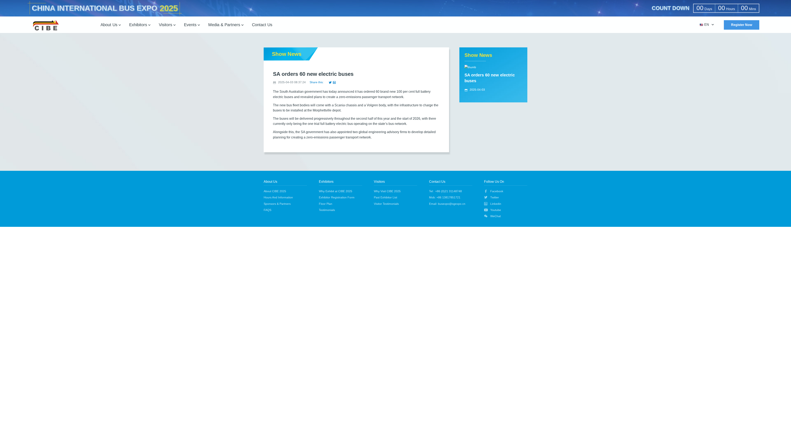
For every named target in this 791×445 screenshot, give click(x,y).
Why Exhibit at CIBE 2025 (335, 191)
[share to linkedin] (334, 82)
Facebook (496, 191)
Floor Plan (325, 203)
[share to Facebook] (326, 82)
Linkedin (495, 203)
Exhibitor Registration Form (337, 197)
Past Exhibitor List (385, 197)
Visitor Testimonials (386, 203)
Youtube (495, 210)
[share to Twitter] (330, 82)
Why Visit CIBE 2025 (387, 191)
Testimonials (327, 210)
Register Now (741, 25)
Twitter (494, 197)
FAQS (267, 210)
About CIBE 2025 (275, 191)
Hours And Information (278, 197)
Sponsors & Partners (277, 203)
